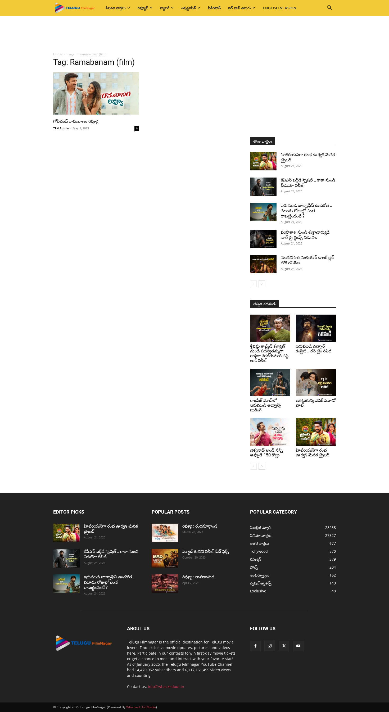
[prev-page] (253, 283)
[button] (329, 8)
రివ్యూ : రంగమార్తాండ (199, 526)
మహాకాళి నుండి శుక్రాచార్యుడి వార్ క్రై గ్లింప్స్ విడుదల (305, 235)
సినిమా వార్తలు (116, 8)
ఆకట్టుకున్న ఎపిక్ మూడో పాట (316, 403)
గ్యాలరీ (164, 8)
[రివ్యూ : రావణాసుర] (165, 583)
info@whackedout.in (166, 686)
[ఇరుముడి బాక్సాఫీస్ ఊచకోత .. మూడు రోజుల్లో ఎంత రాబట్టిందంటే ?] (263, 212)
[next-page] (262, 283)
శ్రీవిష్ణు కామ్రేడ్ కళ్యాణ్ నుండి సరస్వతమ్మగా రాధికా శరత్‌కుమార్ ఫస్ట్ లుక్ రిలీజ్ (269, 353)
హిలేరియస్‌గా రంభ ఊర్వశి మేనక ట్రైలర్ (312, 452)
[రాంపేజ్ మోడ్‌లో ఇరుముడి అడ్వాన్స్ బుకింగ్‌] (270, 382)
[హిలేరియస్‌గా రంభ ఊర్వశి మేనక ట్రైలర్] (263, 161)
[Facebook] (255, 646)
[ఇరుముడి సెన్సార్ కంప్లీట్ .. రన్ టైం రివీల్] (316, 328)
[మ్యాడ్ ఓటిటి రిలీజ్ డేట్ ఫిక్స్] (165, 558)
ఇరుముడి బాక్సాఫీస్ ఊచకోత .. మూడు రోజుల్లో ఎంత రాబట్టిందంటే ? (306, 211)
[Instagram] (269, 646)
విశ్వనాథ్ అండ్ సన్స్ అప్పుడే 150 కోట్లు (266, 452)
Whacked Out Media (141, 707)
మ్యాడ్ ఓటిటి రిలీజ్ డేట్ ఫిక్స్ (206, 551)
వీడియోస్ (214, 8)
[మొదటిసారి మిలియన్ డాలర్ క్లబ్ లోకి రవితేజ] (263, 264)
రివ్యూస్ (143, 8)
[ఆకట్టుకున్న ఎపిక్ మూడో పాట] (316, 382)
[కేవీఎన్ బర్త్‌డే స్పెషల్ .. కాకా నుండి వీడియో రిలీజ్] (263, 187)
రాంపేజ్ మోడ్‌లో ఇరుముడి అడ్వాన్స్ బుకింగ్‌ (265, 405)
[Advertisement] (194, 34)
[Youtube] (298, 646)
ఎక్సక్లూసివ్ (188, 8)
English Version (279, 8)
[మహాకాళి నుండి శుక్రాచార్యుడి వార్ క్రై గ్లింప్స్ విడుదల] (263, 239)
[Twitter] (284, 646)
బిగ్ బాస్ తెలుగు (239, 8)
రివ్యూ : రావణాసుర (198, 576)
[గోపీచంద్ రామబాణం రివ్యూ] (96, 93)
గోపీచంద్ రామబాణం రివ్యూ (75, 121)
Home (57, 54)
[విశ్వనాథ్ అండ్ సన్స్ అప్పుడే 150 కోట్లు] (270, 432)
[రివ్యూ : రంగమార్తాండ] (165, 533)
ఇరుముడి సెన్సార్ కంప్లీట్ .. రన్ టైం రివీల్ (313, 348)
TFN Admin (61, 128)
